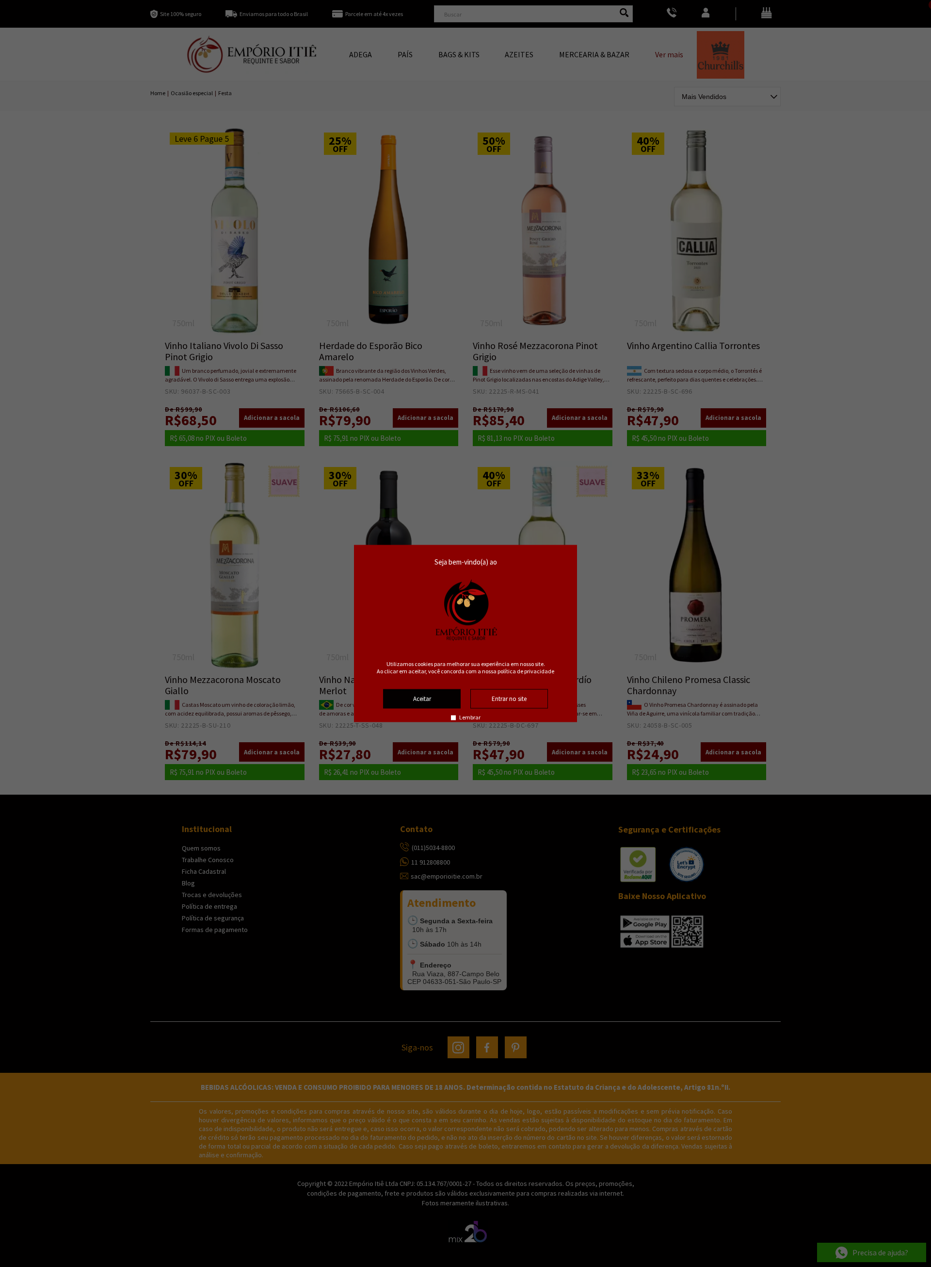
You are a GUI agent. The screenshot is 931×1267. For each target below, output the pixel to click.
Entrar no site (509, 699)
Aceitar (422, 699)
